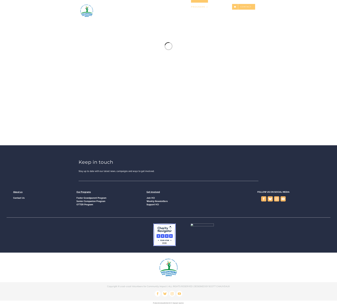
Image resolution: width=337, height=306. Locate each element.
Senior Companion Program (90, 201)
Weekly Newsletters (157, 201)
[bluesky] (270, 198)
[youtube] (283, 198)
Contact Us (19, 198)
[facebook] (263, 198)
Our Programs (83, 192)
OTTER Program (84, 204)
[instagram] (276, 198)
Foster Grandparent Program (91, 198)
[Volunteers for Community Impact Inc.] (206, 235)
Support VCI (153, 204)
